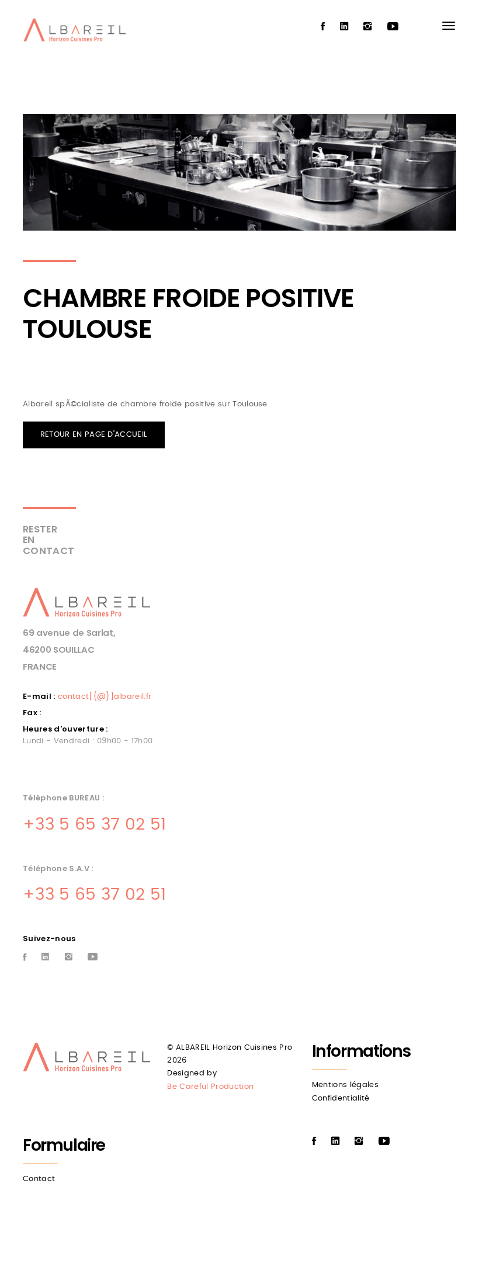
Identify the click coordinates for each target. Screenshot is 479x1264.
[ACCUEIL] (76, 33)
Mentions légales (345, 1085)
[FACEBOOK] (323, 27)
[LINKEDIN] (344, 27)
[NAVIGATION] (449, 25)
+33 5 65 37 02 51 (94, 825)
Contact (39, 1179)
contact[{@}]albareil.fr (104, 697)
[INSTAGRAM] (367, 27)
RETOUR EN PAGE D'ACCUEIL (94, 434)
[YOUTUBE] (392, 27)
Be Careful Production (210, 1087)
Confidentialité (341, 1098)
